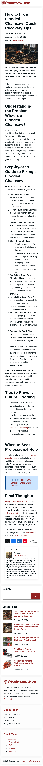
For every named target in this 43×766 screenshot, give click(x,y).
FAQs (10, 745)
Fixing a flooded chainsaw (16, 501)
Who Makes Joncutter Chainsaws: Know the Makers (23, 663)
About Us (12, 739)
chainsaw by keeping (19, 428)
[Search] (35, 596)
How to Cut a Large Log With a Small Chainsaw (21, 483)
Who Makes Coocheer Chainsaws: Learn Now (24, 650)
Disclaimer (13, 748)
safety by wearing (12, 513)
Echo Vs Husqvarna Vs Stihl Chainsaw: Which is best (26, 639)
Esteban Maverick (17, 41)
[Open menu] (40, 2)
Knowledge (31, 532)
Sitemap (12, 751)
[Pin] (25, 541)
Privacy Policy (14, 742)
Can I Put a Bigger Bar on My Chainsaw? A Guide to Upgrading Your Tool (27, 613)
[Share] (13, 541)
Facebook (8, 699)
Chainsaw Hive (20, 535)
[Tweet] (7, 541)
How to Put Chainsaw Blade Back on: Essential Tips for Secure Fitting (26, 626)
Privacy (23, 761)
